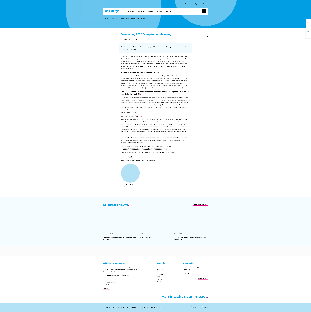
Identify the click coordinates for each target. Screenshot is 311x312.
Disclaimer (121, 307)
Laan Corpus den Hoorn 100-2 (118, 275)
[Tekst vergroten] (308, 21)
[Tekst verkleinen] (308, 26)
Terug (107, 34)
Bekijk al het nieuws (199, 204)
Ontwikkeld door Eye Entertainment (150, 307)
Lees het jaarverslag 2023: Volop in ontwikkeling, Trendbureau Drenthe (145, 148)
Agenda (197, 4)
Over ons (168, 11)
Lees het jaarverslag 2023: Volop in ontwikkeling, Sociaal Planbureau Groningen (148, 146)
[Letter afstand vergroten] (308, 31)
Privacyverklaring (132, 307)
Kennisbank (188, 4)
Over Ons (159, 279)
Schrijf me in (202, 278)
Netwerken (140, 11)
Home (107, 18)
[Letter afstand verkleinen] (308, 36)
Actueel (159, 11)
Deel (206, 36)
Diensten (150, 11)
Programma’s (160, 269)
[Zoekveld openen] (204, 11)
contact (127, 160)
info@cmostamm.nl (111, 282)
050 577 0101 (109, 284)
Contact (205, 4)
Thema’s (131, 11)
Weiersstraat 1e (112, 278)
